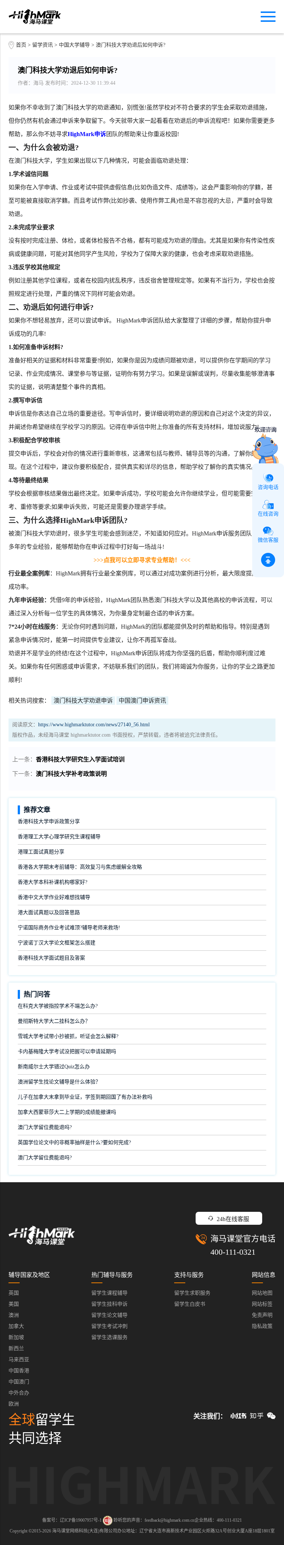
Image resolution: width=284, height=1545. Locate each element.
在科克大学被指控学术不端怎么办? (58, 1006)
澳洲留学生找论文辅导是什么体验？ (59, 1082)
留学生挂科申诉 (109, 1304)
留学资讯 (42, 45)
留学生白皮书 (189, 1304)
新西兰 (16, 1348)
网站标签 (262, 1304)
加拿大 (16, 1326)
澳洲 (14, 1315)
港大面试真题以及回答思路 (49, 912)
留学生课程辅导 (109, 1293)
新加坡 (16, 1337)
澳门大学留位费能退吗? (45, 1127)
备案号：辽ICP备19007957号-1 (72, 1520)
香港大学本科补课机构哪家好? (52, 882)
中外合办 (19, 1393)
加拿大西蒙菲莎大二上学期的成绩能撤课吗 (67, 1112)
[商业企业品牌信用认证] (107, 1520)
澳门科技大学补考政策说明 (71, 774)
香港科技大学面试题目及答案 (51, 958)
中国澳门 (19, 1382)
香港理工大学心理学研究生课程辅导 (59, 836)
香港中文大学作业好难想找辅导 (54, 897)
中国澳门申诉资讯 (142, 700)
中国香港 (19, 1370)
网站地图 (262, 1293)
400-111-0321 (233, 1252)
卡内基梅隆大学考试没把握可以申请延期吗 (67, 1051)
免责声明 (262, 1315)
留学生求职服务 (192, 1293)
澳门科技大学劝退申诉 (83, 700)
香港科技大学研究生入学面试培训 (80, 759)
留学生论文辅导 (109, 1315)
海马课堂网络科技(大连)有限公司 (84, 1531)
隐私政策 (262, 1326)
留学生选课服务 (109, 1337)
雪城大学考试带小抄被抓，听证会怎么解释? (68, 1036)
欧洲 (14, 1404)
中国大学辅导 (74, 45)
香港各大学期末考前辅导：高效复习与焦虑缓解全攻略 (80, 867)
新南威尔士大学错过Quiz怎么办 (54, 1066)
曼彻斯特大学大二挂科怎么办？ (54, 1021)
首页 (21, 45)
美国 (14, 1304)
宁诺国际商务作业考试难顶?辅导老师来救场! (69, 927)
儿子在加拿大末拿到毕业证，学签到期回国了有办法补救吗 (85, 1097)
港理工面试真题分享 (41, 852)
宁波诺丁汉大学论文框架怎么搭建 (56, 943)
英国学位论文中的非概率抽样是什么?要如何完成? (74, 1142)
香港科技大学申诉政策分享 (49, 821)
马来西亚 (19, 1359)
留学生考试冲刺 (109, 1326)
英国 (14, 1293)
